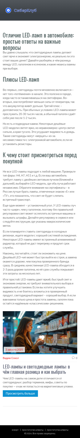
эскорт (15, 429)
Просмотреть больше (20, 393)
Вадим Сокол (11, 358)
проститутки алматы (33, 429)
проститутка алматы (57, 429)
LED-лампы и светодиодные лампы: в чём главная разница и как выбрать (36, 369)
